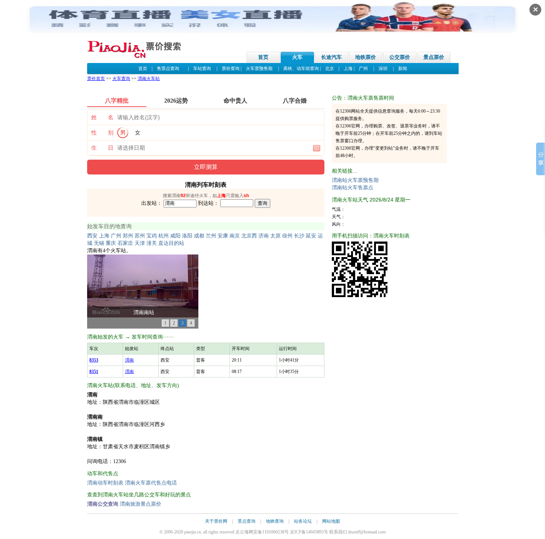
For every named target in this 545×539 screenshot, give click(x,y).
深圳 (383, 68)
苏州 (140, 236)
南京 (234, 236)
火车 (297, 57)
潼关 (151, 243)
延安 (311, 236)
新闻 (402, 68)
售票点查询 (168, 68)
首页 (263, 57)
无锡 (99, 243)
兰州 (211, 236)
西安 (92, 236)
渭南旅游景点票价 (140, 504)
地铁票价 (365, 57)
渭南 (129, 360)
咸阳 (175, 236)
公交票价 (399, 57)
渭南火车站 (149, 78)
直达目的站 (171, 243)
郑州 (128, 236)
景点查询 (246, 521)
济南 (263, 236)
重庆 (111, 243)
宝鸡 (151, 236)
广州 (363, 68)
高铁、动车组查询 (301, 68)
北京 (329, 68)
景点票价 (433, 57)
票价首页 (96, 78)
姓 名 (102, 117)
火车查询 (121, 78)
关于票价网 (216, 521)
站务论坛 (303, 521)
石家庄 (125, 243)
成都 (199, 236)
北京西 (249, 236)
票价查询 (231, 68)
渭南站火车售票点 (352, 187)
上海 (348, 68)
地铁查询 (275, 521)
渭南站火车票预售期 (355, 180)
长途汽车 (331, 57)
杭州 (163, 236)
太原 (275, 236)
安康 (223, 236)
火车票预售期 (259, 68)
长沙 (299, 236)
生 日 (102, 148)
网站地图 (331, 521)
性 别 (102, 133)
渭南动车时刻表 (105, 483)
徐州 (287, 236)
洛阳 (187, 236)
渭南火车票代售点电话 (151, 483)
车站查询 (202, 68)
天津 (140, 243)
